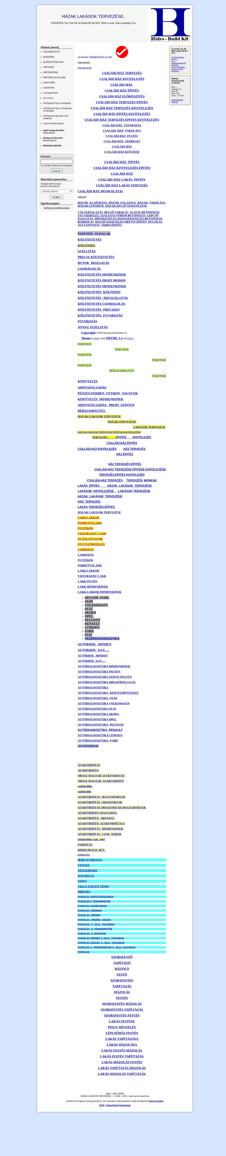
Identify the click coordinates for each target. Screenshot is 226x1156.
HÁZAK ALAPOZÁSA (93, 202)
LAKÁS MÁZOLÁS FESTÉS (122, 1062)
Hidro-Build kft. (85, 68)
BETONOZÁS (153, 218)
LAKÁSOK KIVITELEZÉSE (96, 491)
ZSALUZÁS (108, 215)
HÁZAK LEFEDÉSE (91, 205)
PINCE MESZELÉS (122, 1027)
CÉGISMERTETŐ (51, 52)
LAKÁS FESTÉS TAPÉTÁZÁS (122, 1056)
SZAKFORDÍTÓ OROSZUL (96, 818)
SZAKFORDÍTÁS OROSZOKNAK (100, 802)
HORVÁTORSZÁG (90, 859)
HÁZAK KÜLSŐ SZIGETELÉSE (126, 205)
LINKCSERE (49, 82)
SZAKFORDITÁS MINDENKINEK (100, 828)
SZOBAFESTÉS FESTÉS (121, 1015)
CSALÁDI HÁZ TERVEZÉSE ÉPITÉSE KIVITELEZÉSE (130, 469)
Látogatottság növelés (177, 101)
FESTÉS (122, 998)
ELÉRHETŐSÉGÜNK (53, 62)
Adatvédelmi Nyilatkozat (118, 1105)
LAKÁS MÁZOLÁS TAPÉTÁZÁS (122, 1074)
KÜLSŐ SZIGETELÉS (109, 221)
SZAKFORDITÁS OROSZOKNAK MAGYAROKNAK (112, 807)
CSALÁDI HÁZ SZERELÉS (122, 141)
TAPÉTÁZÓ (121, 963)
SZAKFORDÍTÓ (88, 770)
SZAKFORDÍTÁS (89, 765)
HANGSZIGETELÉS (130, 218)
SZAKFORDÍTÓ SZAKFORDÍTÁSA (101, 823)
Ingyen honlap (156, 1101)
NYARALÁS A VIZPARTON (92, 933)
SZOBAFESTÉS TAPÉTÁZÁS (122, 1009)
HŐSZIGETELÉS (105, 218)
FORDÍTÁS (85, 844)
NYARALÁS (84, 855)
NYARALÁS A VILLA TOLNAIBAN (96, 924)
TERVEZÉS (48, 67)
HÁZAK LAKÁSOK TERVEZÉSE (129, 485)
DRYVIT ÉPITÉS (135, 221)
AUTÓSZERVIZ (88, 745)
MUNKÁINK (48, 57)
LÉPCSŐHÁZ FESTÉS (122, 1033)
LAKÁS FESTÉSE (122, 1021)
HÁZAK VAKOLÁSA (151, 202)
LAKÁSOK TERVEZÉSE (134, 491)
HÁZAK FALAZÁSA (122, 202)
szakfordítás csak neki (91, 839)
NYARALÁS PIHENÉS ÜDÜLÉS (94, 920)
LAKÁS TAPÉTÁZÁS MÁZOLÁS (122, 1068)
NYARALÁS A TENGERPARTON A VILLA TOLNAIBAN (106, 947)
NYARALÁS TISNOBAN (90, 910)
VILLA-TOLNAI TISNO (93, 886)
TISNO (82, 881)
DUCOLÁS (155, 221)
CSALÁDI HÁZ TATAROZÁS (121, 125)
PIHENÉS (84, 891)
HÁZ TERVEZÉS (134, 449)
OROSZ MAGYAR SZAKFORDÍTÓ (101, 780)
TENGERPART (87, 870)
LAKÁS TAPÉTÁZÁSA (121, 1039)
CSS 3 (130, 338)
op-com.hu (48, 98)
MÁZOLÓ (122, 969)
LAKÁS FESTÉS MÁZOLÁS (122, 1050)
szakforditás (85, 786)
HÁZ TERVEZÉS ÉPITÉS (124, 464)
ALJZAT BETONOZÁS (145, 212)
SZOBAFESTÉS (122, 980)
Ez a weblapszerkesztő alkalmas (178, 63)
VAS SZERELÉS (89, 215)
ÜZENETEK (48, 88)
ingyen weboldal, (178, 67)
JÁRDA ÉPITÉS (111, 224)
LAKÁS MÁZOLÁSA (122, 1044)
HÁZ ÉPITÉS (124, 454)
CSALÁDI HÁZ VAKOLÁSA (122, 130)
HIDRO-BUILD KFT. (91, 849)
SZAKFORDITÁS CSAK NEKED (99, 834)
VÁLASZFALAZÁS (91, 212)
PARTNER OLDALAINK (54, 77)
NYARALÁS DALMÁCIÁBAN (92, 906)
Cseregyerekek (50, 93)
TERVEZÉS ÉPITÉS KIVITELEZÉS (122, 474)
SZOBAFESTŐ (121, 957)
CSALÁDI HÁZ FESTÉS (122, 135)
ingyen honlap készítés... (177, 70)
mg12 (96, 338)
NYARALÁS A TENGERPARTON (94, 901)
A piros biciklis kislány (53, 123)
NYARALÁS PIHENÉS (89, 915)
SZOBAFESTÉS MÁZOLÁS (122, 1004)
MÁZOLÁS (122, 992)
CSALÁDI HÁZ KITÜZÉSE (121, 151)
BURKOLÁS (86, 221)
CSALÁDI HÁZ (122, 146)
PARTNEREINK (50, 72)
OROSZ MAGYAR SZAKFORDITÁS (101, 775)
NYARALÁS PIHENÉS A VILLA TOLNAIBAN (101, 938)
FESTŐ (122, 974)
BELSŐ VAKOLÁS (116, 212)
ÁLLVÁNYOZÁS (89, 224)
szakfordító (84, 791)
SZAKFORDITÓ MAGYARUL (97, 812)
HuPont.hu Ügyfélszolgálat (56, 208)
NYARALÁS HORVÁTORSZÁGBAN (95, 897)
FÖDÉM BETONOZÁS (131, 215)
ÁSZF (102, 1105)
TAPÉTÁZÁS (121, 986)
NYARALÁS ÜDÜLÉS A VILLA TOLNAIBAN (101, 943)
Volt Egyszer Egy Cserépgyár (57, 103)
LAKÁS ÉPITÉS (89, 485)
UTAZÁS (83, 865)
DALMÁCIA (86, 875)
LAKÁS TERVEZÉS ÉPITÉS (96, 507)
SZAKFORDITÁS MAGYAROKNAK (101, 796)
